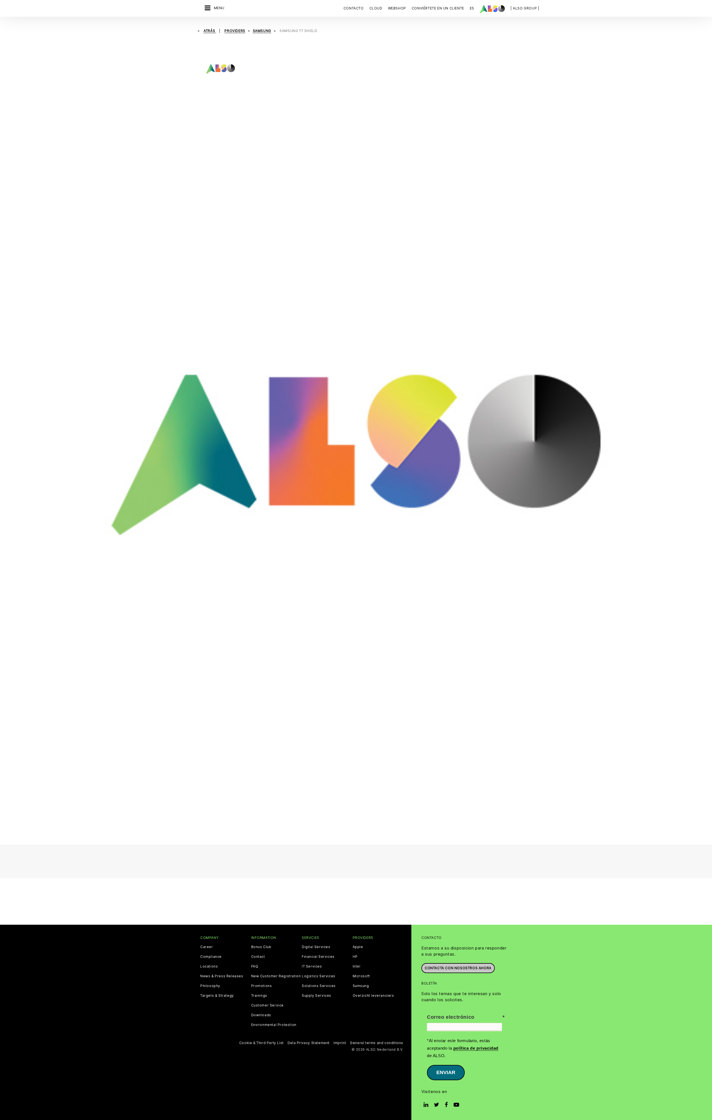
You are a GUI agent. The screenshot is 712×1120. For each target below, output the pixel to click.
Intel (356, 966)
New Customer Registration (276, 976)
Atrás (210, 31)
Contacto (353, 8)
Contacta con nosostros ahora (458, 968)
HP (355, 957)
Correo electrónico (450, 1017)
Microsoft (361, 976)
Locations (209, 966)
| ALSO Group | (524, 8)
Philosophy (210, 986)
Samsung (361, 986)
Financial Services (318, 957)
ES (472, 8)
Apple (358, 947)
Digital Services (316, 947)
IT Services (312, 966)
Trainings (259, 996)
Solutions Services (319, 986)
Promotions (261, 986)
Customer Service (267, 1005)
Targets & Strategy (217, 996)
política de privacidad (475, 1048)
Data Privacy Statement (309, 1043)
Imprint (339, 1043)
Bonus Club (261, 947)
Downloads (261, 1015)
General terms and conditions (376, 1043)
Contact (258, 957)
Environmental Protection (273, 1025)
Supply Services (316, 996)
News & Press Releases (221, 976)
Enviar (445, 1072)
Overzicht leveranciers (373, 996)
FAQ (254, 966)
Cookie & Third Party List (261, 1043)
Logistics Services (318, 976)
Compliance (211, 957)
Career (206, 947)
